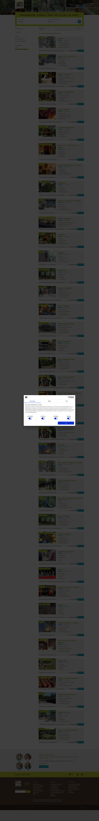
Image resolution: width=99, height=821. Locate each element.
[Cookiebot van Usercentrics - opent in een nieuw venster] (69, 397)
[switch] (43, 418)
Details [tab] (49, 401)
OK (66, 423)
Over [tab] (67, 401)
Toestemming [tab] (32, 401)
